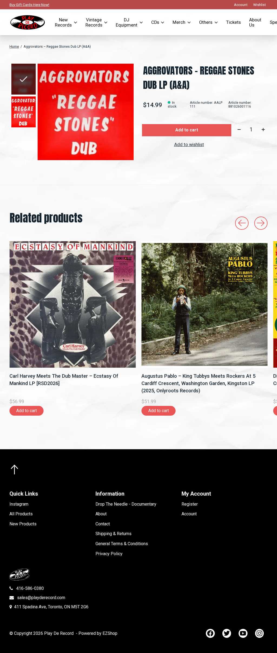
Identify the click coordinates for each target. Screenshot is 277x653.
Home (14, 47)
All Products (21, 513)
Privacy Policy (109, 553)
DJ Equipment (126, 22)
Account (189, 513)
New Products (23, 523)
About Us (255, 22)
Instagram (18, 504)
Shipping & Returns (113, 533)
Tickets (233, 22)
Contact (102, 523)
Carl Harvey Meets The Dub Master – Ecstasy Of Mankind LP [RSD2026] (63, 379)
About (101, 513)
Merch (179, 22)
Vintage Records (93, 22)
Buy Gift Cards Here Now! (29, 4)
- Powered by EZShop (96, 633)
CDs (155, 22)
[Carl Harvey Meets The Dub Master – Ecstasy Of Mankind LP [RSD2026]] (72, 304)
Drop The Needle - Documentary (125, 504)
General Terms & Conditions (121, 543)
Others (205, 22)
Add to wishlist (189, 144)
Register (190, 504)
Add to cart (186, 129)
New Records (63, 22)
